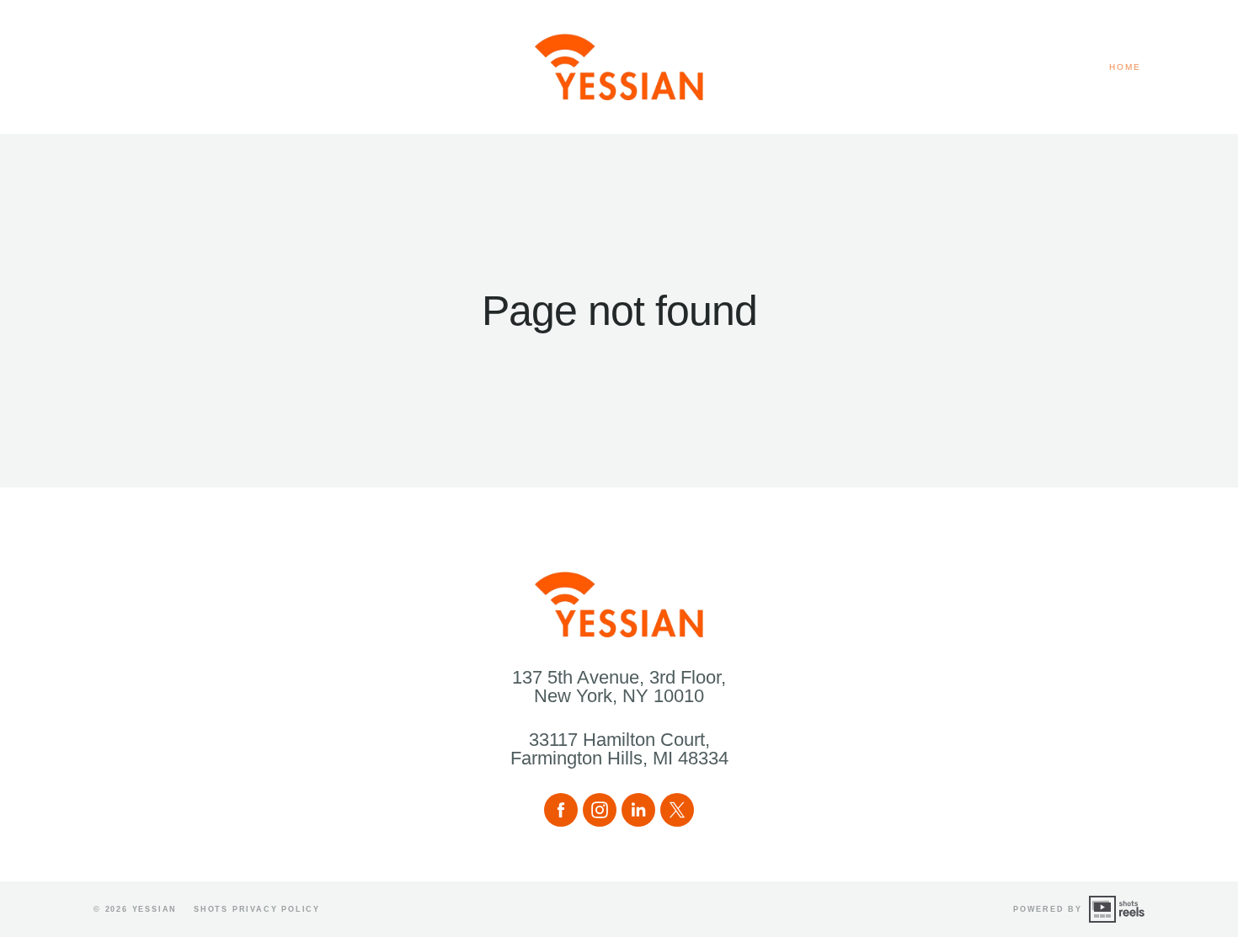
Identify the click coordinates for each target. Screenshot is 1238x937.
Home (1125, 67)
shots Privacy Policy (257, 909)
